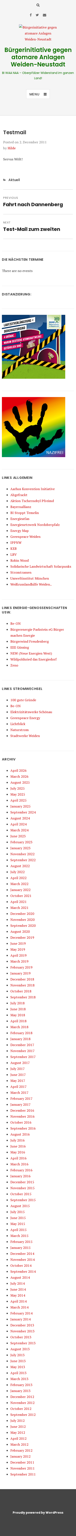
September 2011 (23, 1474)
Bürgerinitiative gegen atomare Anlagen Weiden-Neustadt (38, 57)
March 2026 (19, 776)
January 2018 (20, 1038)
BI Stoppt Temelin (24, 512)
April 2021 (18, 901)
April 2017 (18, 1086)
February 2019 (21, 967)
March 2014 (19, 1307)
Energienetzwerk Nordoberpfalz (35, 524)
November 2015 (22, 1188)
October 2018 (20, 991)
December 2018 (22, 979)
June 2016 (18, 1146)
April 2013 (18, 1372)
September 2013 (23, 1343)
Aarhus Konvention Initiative (32, 489)
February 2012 (21, 1450)
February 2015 (21, 1241)
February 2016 (21, 1170)
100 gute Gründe (23, 700)
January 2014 (20, 1319)
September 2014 (23, 1271)
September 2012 (23, 1414)
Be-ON (15, 623)
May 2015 (17, 1223)
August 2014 (20, 1277)
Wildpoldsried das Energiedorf (33, 659)
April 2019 (18, 955)
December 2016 (22, 1110)
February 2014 (21, 1313)
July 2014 (17, 1283)
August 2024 (20, 818)
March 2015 (19, 1235)
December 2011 (22, 1462)
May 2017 (17, 1080)
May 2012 (17, 1432)
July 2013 (17, 1355)
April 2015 (18, 1229)
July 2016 (17, 1140)
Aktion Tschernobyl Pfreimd (32, 500)
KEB (13, 548)
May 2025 (17, 794)
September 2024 (23, 812)
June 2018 (18, 1009)
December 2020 (22, 913)
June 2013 (18, 1361)
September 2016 (23, 1128)
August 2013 (20, 1349)
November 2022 (22, 854)
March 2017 (19, 1092)
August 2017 (20, 1062)
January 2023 (20, 848)
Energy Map (19, 530)
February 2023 (21, 842)
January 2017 (20, 1104)
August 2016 (20, 1134)
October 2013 (20, 1337)
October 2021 (20, 895)
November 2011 (22, 1468)
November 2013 (22, 1331)
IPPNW (16, 542)
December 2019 (22, 937)
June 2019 (18, 943)
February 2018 (21, 1033)
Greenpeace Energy (25, 717)
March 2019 (19, 961)
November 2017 (22, 1050)
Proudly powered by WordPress (38, 1512)
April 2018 (18, 1021)
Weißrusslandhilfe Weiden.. (31, 584)
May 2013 (17, 1367)
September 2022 (23, 860)
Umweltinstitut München (29, 578)
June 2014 (18, 1289)
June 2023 (18, 836)
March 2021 (19, 907)
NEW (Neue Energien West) (31, 653)
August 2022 (20, 866)
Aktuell (14, 179)
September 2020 (23, 925)
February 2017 (21, 1098)
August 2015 (20, 1205)
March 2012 (19, 1444)
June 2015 (18, 1217)
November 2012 (22, 1402)
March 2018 (19, 1027)
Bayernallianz (20, 506)
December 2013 (22, 1325)
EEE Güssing (19, 647)
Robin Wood (19, 560)
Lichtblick (17, 723)
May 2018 (17, 1015)
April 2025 (18, 800)
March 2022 (19, 883)
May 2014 (17, 1295)
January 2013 (20, 1390)
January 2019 (20, 973)
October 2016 (20, 1122)
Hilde (12, 148)
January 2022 (20, 889)
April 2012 (18, 1438)
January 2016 (20, 1176)
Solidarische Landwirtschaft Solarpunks (40, 566)
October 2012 (20, 1408)
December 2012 (22, 1396)
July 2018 (17, 1003)
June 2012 (18, 1426)
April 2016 (18, 1158)
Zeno (14, 665)
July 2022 (17, 871)
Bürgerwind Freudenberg (29, 641)
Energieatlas (19, 518)
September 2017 (23, 1056)
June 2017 (18, 1074)
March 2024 (19, 830)
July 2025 (17, 788)
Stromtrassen (20, 572)
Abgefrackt (18, 494)
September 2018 (23, 997)
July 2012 (17, 1420)
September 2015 (23, 1200)
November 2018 (22, 985)
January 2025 (20, 806)
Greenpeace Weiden (25, 536)
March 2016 (19, 1164)
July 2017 (17, 1068)
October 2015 (20, 1194)
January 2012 (20, 1456)
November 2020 (22, 919)
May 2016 (17, 1152)
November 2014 (22, 1259)
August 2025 (20, 782)
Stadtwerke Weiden (25, 735)
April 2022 (18, 877)
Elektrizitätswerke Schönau (31, 712)
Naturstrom (19, 729)
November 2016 (22, 1116)
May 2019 (17, 949)
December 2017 (22, 1044)
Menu (34, 94)
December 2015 (22, 1182)
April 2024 (18, 824)
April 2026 (18, 770)
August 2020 (20, 931)
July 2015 (17, 1211)
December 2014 (22, 1253)
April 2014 (18, 1301)
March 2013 (19, 1378)
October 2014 (20, 1265)
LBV (13, 554)
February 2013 (21, 1384)
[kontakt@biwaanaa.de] (44, 15)
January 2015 (20, 1247)
